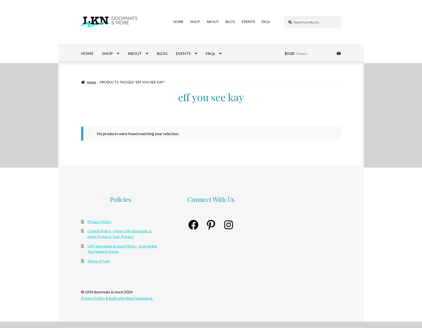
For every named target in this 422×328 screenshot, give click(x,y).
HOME (178, 22)
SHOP (195, 22)
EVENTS (248, 22)
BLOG (230, 22)
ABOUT (213, 22)
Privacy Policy (99, 221)
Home (91, 82)
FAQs (266, 22)
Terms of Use (98, 260)
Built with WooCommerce (130, 298)
